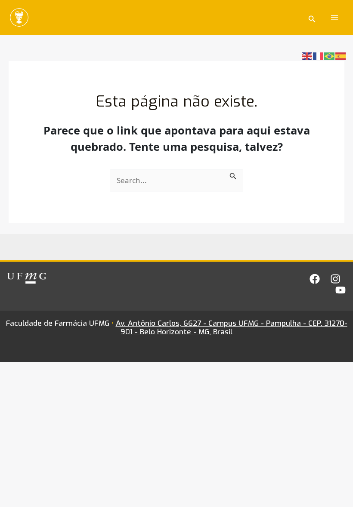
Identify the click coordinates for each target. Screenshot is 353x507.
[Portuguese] (329, 56)
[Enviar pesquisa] (233, 174)
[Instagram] (335, 279)
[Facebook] (315, 279)
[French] (318, 56)
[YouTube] (340, 290)
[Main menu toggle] (335, 17)
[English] (307, 56)
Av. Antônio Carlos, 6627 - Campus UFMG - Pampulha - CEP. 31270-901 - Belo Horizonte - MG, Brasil (231, 327)
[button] (312, 17)
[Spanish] (341, 56)
